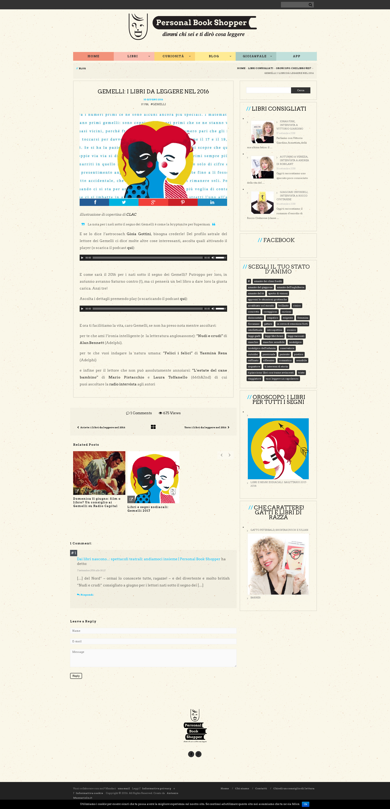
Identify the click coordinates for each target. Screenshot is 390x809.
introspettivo (274, 329)
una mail (124, 788)
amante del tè (256, 293)
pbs (146, 104)
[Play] (82, 257)
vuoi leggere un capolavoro (282, 378)
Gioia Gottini (139, 234)
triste (301, 372)
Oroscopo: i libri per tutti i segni (278, 399)
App (296, 56)
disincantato (255, 317)
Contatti (261, 788)
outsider (253, 354)
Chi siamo (242, 788)
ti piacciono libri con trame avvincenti (271, 372)
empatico (272, 317)
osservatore (287, 348)
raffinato (253, 360)
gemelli (159, 104)
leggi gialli (254, 335)
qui (130, 248)
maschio (253, 342)
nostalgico (295, 342)
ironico (291, 329)
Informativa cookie (89, 793)
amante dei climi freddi (268, 281)
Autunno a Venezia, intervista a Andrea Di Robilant (292, 160)
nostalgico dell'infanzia (262, 348)
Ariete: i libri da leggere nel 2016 (102, 427)
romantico (285, 360)
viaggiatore (254, 378)
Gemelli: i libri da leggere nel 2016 (153, 91)
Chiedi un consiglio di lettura (293, 788)
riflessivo (268, 360)
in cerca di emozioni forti (292, 323)
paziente (285, 354)
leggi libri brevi (274, 335)
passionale (269, 354)
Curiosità (173, 56)
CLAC (131, 214)
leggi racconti (296, 335)
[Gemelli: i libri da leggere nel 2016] (153, 156)
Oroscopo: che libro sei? (293, 68)
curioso (286, 311)
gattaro (268, 323)
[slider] (221, 257)
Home (93, 56)
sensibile (301, 360)
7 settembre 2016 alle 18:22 (91, 570)
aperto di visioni (278, 293)
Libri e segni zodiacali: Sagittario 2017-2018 (278, 484)
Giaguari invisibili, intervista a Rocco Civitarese (292, 195)
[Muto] (213, 257)
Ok (305, 804)
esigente (288, 317)
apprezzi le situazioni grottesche (267, 299)
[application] (153, 258)
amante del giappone (260, 287)
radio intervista (122, 384)
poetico (298, 354)
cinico (297, 305)
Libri (132, 56)
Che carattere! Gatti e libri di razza (279, 512)
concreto (253, 311)
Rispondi (86, 594)
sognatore (254, 366)
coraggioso (270, 311)
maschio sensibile (274, 342)
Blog (214, 56)
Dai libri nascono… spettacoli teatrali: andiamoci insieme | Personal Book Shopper (148, 559)
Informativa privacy (156, 788)
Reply (76, 675)
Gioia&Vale (254, 56)
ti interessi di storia (276, 366)
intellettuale (255, 329)
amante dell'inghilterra (290, 287)
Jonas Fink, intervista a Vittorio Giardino (289, 125)
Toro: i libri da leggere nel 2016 (205, 427)
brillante (283, 305)
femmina (302, 317)
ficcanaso (254, 323)
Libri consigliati (260, 68)
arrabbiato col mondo (261, 305)
